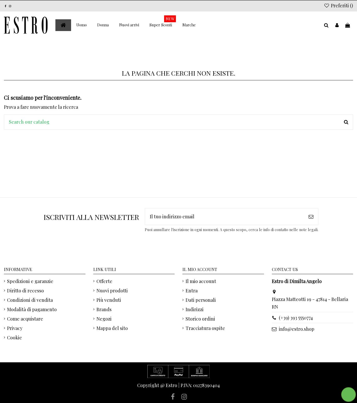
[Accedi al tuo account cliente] (337, 25)
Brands (104, 309)
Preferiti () (341, 5)
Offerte (104, 281)
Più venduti (108, 300)
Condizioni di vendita (30, 300)
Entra (192, 290)
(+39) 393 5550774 (296, 318)
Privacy (14, 328)
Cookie (14, 337)
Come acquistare (25, 319)
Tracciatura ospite (205, 328)
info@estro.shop (296, 329)
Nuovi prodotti (112, 290)
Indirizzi (195, 309)
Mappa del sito (112, 328)
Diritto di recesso (25, 290)
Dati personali (201, 300)
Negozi (104, 319)
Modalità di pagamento (32, 309)
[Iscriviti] (311, 216)
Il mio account (201, 281)
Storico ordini (200, 319)
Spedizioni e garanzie (30, 281)
